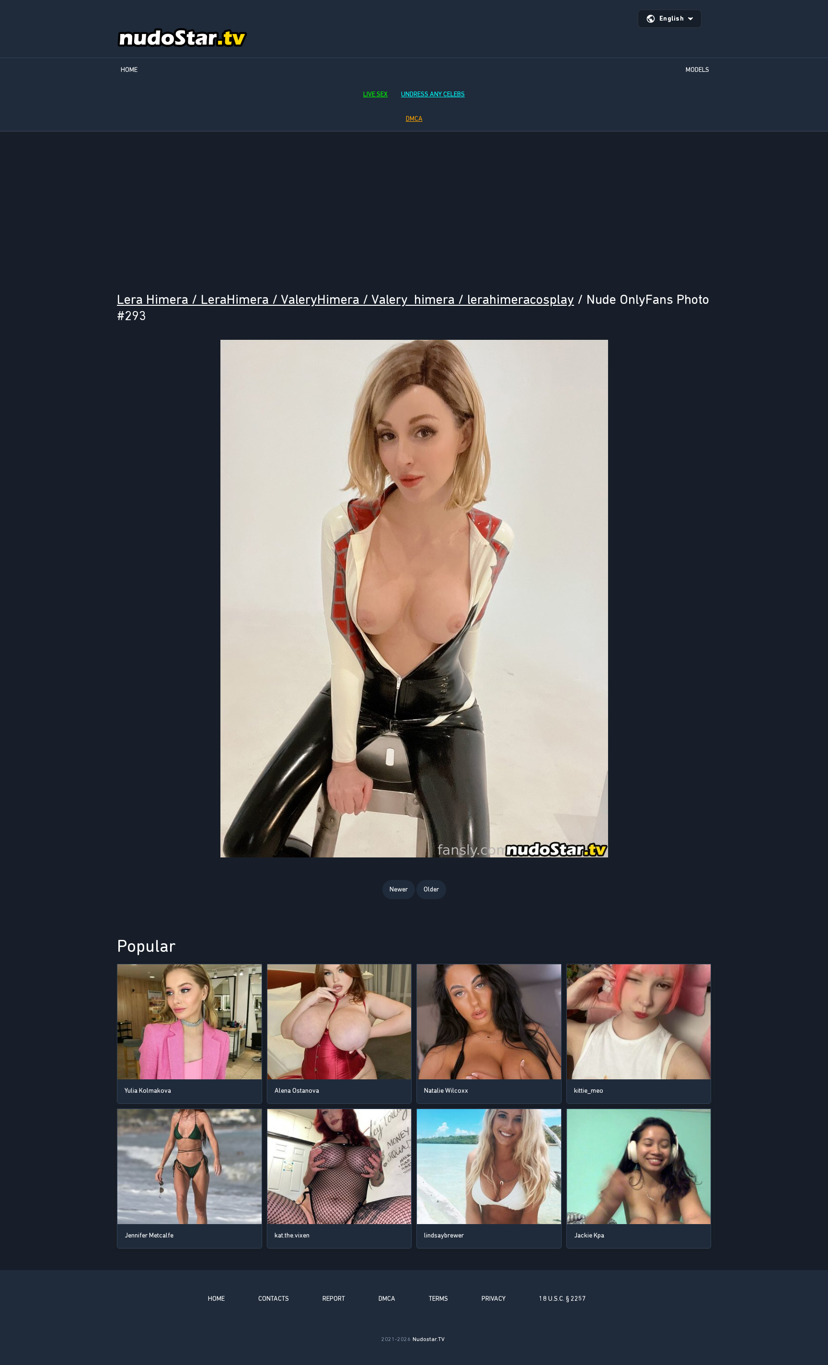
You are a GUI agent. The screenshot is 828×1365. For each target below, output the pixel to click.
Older (431, 889)
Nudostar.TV (429, 1339)
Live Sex (375, 94)
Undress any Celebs (433, 94)
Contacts (273, 1299)
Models (697, 70)
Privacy (494, 1299)
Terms (438, 1299)
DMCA (414, 119)
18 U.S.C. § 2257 (562, 1299)
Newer (399, 889)
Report (333, 1299)
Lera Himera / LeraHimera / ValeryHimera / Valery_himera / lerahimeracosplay (345, 299)
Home (129, 70)
